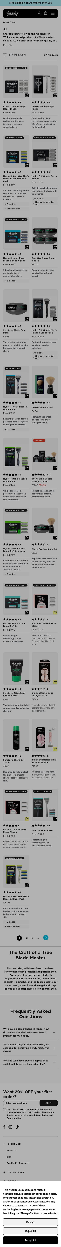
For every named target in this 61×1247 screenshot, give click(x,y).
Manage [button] (30, 1222)
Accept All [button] (30, 1240)
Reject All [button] (30, 1231)
